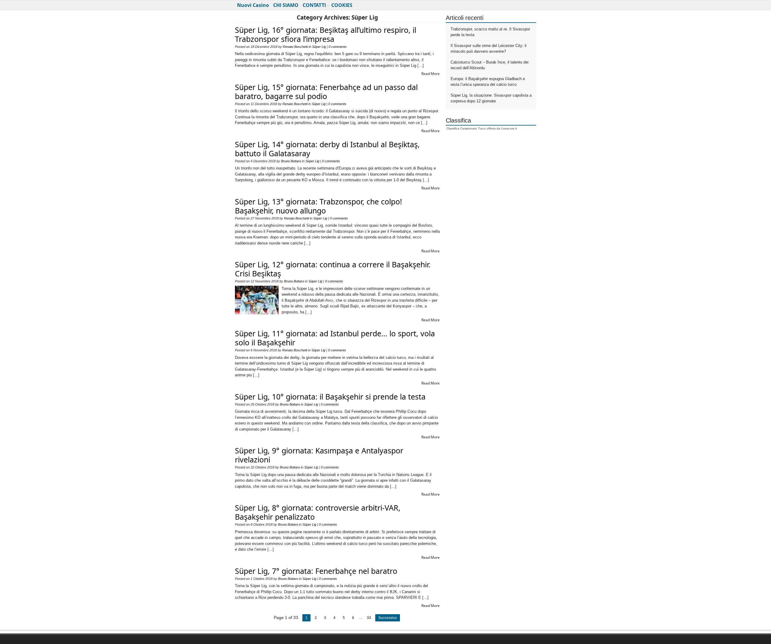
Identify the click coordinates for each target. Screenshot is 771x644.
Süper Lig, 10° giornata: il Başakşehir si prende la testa (330, 396)
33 (369, 618)
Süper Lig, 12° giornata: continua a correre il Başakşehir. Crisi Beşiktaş (333, 268)
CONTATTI (314, 5)
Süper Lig (319, 46)
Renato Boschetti (295, 46)
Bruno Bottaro (291, 161)
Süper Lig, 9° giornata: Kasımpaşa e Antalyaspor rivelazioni (319, 455)
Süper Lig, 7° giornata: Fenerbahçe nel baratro (316, 571)
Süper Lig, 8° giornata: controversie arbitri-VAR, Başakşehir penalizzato (318, 512)
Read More (430, 73)
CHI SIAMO (285, 5)
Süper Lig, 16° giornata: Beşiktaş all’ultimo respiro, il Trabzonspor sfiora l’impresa (325, 34)
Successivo (387, 618)
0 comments (338, 46)
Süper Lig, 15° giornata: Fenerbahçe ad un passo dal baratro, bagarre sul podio (326, 91)
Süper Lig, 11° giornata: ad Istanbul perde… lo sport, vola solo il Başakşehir (335, 337)
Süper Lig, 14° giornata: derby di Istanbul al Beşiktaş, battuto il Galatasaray (327, 148)
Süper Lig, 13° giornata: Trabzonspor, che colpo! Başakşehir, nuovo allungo (318, 206)
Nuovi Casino (253, 5)
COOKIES (341, 5)
